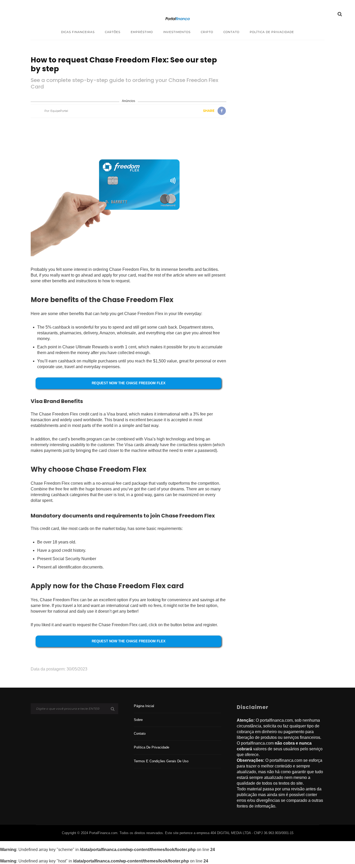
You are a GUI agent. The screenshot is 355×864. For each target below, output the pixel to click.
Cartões (112, 32)
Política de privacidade (272, 32)
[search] (340, 14)
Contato (231, 32)
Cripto (207, 32)
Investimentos (176, 32)
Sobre (138, 720)
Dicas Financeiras (78, 32)
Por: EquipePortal (56, 111)
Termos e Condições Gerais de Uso (161, 761)
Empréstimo (142, 32)
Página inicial (144, 706)
